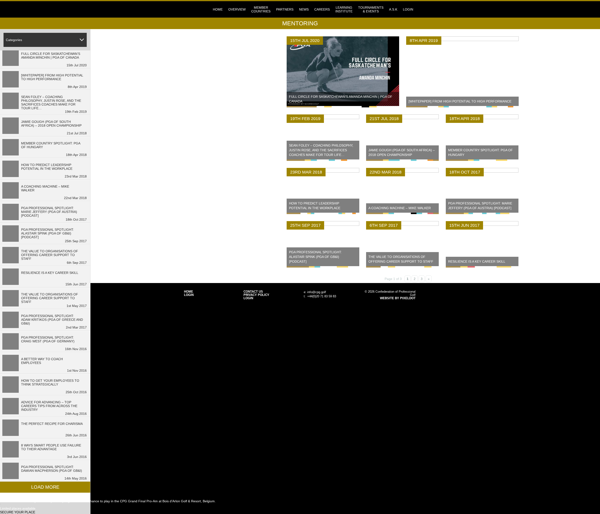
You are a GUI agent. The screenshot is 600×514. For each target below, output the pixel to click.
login (408, 9)
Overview (237, 9)
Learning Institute (343, 9)
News (304, 9)
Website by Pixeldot (398, 298)
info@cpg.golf (316, 292)
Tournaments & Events (370, 9)
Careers (322, 9)
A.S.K (393, 9)
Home (218, 9)
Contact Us (253, 291)
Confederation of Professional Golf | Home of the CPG (199, 9)
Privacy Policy (256, 295)
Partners (284, 9)
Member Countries (260, 9)
